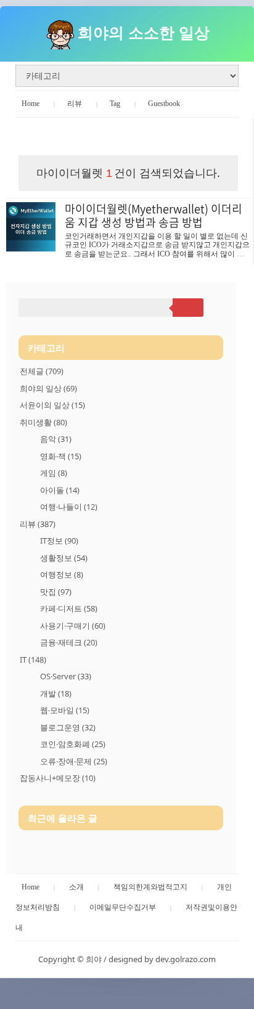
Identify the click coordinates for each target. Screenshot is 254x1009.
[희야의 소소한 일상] (60, 32)
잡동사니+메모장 (58, 777)
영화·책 (60, 456)
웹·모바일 (64, 710)
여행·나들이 (68, 506)
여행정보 (61, 574)
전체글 (41, 371)
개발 (56, 693)
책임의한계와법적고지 (150, 887)
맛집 (56, 591)
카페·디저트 (68, 608)
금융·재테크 (68, 642)
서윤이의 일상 (52, 405)
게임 (53, 472)
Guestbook (164, 103)
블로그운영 (68, 727)
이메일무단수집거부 (122, 907)
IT (33, 659)
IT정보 (59, 540)
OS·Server (65, 676)
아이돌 (60, 490)
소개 (76, 887)
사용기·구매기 (72, 625)
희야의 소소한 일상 (144, 32)
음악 (56, 438)
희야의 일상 (48, 388)
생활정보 (64, 557)
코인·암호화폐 (72, 744)
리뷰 (74, 103)
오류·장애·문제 (73, 761)
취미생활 (43, 422)
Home (30, 103)
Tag (115, 103)
